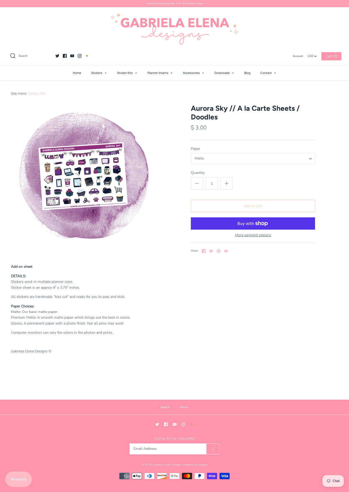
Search (165, 407)
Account (298, 56)
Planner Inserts (160, 73)
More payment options (253, 235)
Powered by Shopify (195, 465)
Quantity (198, 172)
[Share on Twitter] (211, 251)
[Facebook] (65, 56)
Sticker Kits (127, 73)
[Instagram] (80, 56)
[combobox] (312, 54)
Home (77, 73)
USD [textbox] (312, 55)
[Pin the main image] (218, 251)
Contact (268, 73)
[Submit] (212, 449)
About (184, 407)
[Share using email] (226, 251)
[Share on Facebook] (204, 251)
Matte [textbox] (199, 158)
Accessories (193, 73)
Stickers (99, 73)
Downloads (224, 73)
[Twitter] (57, 56)
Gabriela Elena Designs (167, 465)
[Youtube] (72, 56)
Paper (195, 148)
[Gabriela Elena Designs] (174, 29)
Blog (247, 73)
